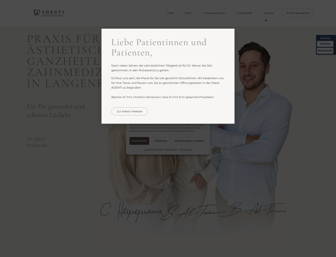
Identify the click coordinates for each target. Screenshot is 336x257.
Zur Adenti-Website (129, 111)
